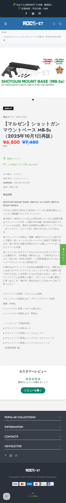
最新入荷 (13, 187)
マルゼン (18, 174)
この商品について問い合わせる (22, 164)
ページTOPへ (33, 496)
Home (4, 32)
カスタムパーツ (21, 178)
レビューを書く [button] (33, 390)
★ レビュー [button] (63, 254)
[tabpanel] (33, 72)
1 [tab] (33, 99)
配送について (13, 158)
